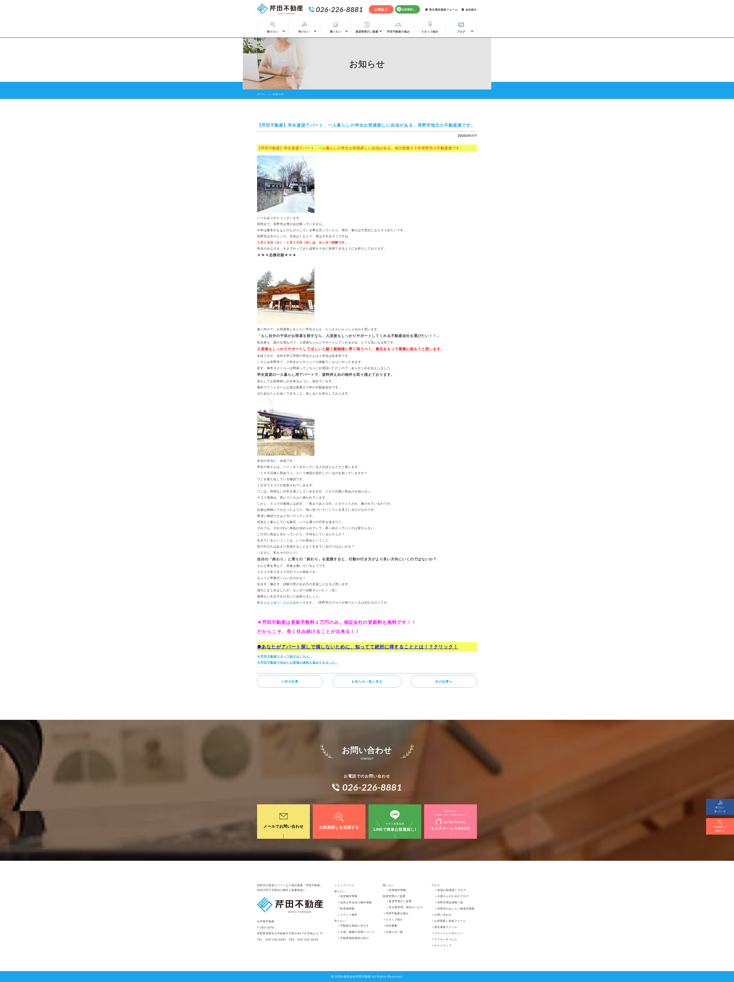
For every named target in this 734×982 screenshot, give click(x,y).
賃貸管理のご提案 (367, 31)
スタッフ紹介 (429, 31)
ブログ (461, 31)
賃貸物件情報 (348, 896)
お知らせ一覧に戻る (367, 681)
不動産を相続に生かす (354, 925)
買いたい (335, 31)
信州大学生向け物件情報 (356, 902)
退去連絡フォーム (445, 926)
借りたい (272, 31)
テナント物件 (348, 914)
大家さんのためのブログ (453, 896)
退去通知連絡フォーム (443, 9)
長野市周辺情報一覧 (450, 902)
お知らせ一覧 (394, 931)
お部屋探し (408, 9)
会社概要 (391, 925)
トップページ (345, 885)
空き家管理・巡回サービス (406, 907)
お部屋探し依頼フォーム (450, 920)
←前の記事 (290, 681)
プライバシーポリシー (448, 933)
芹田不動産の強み (398, 31)
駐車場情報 (347, 908)
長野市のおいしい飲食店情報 (456, 908)
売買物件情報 (397, 890)
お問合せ (381, 9)
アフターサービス (445, 939)
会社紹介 (471, 9)
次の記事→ (443, 681)
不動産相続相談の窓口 (354, 938)
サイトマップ (442, 945)
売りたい (304, 31)
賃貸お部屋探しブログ (451, 890)
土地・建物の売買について (357, 931)
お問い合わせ (442, 914)
